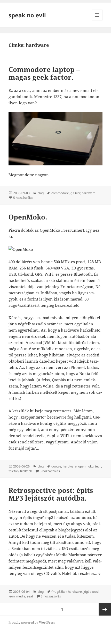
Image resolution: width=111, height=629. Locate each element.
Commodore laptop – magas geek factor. (44, 73)
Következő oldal (105, 609)
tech (98, 466)
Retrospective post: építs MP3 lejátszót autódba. (51, 494)
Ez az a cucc (19, 90)
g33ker (75, 193)
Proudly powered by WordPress (32, 622)
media (20, 596)
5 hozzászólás (23, 197)
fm (53, 591)
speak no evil (27, 15)
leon (12, 596)
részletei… (89, 573)
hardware (89, 193)
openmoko (85, 466)
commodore (60, 193)
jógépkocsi (91, 591)
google (56, 466)
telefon (14, 471)
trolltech (26, 471)
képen (64, 392)
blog (40, 193)
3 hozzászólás (50, 471)
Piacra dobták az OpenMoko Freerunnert (46, 230)
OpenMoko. (28, 217)
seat (30, 596)
